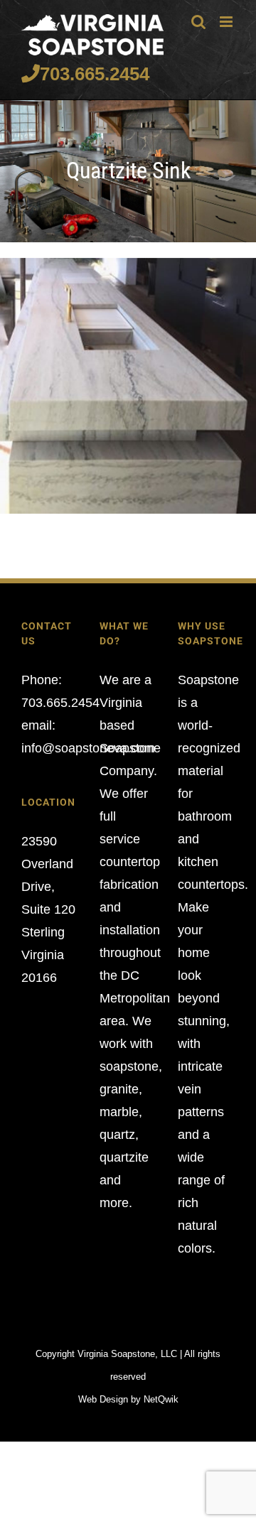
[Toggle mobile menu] (227, 21)
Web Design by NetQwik (128, 1399)
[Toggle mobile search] (198, 21)
